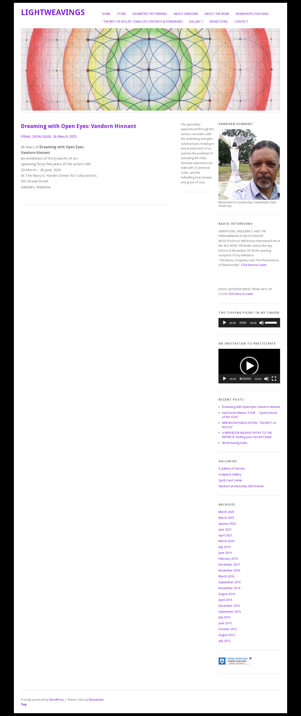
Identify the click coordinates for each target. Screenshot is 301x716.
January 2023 (227, 523)
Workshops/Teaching (252, 14)
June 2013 (225, 623)
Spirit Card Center (230, 480)
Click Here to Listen (253, 265)
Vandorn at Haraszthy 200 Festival (240, 486)
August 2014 (226, 594)
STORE (121, 14)
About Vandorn (186, 14)
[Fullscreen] (274, 378)
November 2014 (229, 588)
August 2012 (226, 635)
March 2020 (226, 541)
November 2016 (229, 570)
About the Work (217, 14)
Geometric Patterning (149, 14)
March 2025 (226, 512)
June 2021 (225, 529)
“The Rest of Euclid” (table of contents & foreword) (142, 21)
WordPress (56, 699)
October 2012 (227, 629)
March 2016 (226, 576)
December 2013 (229, 605)
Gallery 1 (196, 21)
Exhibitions (219, 21)
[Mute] (261, 322)
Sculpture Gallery (229, 474)
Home (106, 14)
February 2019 (228, 558)
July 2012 (224, 641)
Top (24, 704)
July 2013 (224, 617)
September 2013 (229, 611)
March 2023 (226, 517)
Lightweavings (53, 12)
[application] (249, 322)
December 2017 (229, 564)
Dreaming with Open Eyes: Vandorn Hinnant (251, 407)
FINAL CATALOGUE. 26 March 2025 (49, 136)
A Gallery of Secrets (231, 468)
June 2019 (225, 553)
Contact (241, 21)
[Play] (224, 322)
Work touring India (234, 443)
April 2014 (225, 600)
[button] (249, 366)
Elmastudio (96, 699)
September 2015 (229, 582)
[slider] (271, 322)
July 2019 (224, 547)
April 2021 (225, 535)
